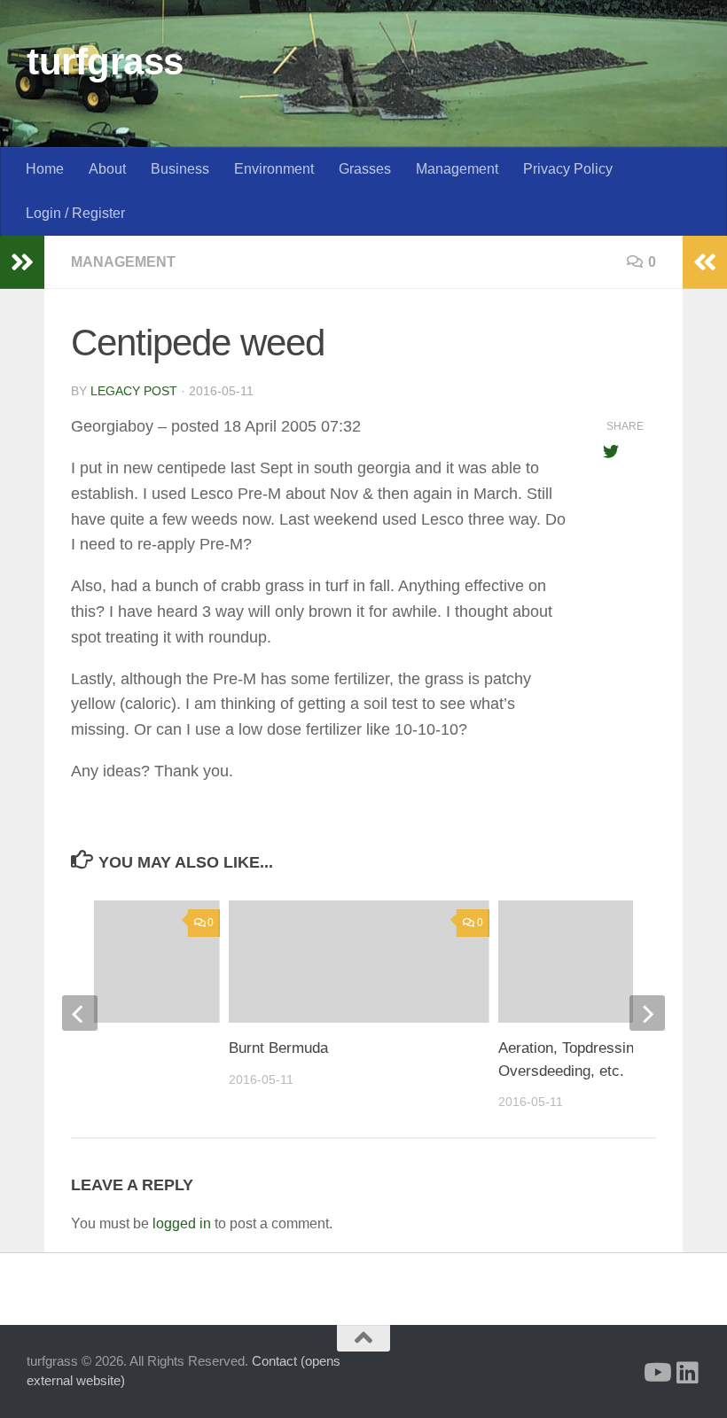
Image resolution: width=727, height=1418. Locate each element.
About (107, 168)
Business (180, 168)
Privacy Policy (568, 168)
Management (457, 168)
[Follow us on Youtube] (656, 1372)
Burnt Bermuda (278, 1048)
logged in (181, 1223)
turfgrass (105, 61)
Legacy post (133, 391)
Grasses (365, 168)
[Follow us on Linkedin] (688, 1372)
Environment (274, 168)
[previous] (80, 1013)
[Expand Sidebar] (22, 262)
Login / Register (75, 213)
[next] (647, 1013)
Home (45, 168)
